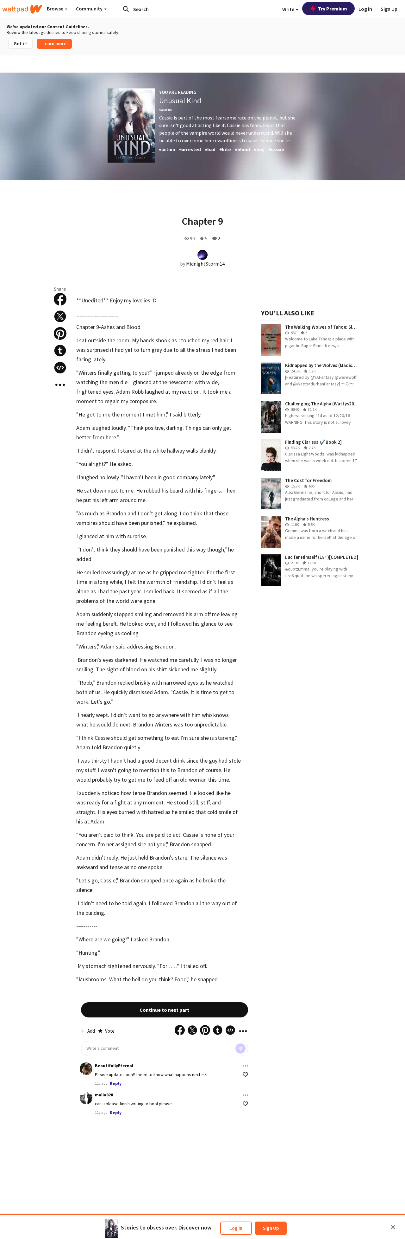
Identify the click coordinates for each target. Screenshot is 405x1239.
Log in (235, 1228)
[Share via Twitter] (60, 316)
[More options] (245, 1065)
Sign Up (271, 1228)
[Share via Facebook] (60, 299)
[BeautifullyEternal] (86, 1068)
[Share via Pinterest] (60, 333)
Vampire (166, 109)
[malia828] (86, 1098)
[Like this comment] (245, 1074)
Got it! (21, 44)
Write (288, 9)
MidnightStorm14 (205, 264)
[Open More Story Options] (60, 384)
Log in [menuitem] (365, 9)
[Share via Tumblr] (60, 350)
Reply (116, 1083)
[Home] (22, 9)
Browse (55, 8)
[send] (240, 1048)
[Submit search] (126, 9)
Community (89, 8)
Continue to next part (164, 1010)
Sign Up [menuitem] (389, 9)
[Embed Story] (60, 367)
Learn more (54, 44)
